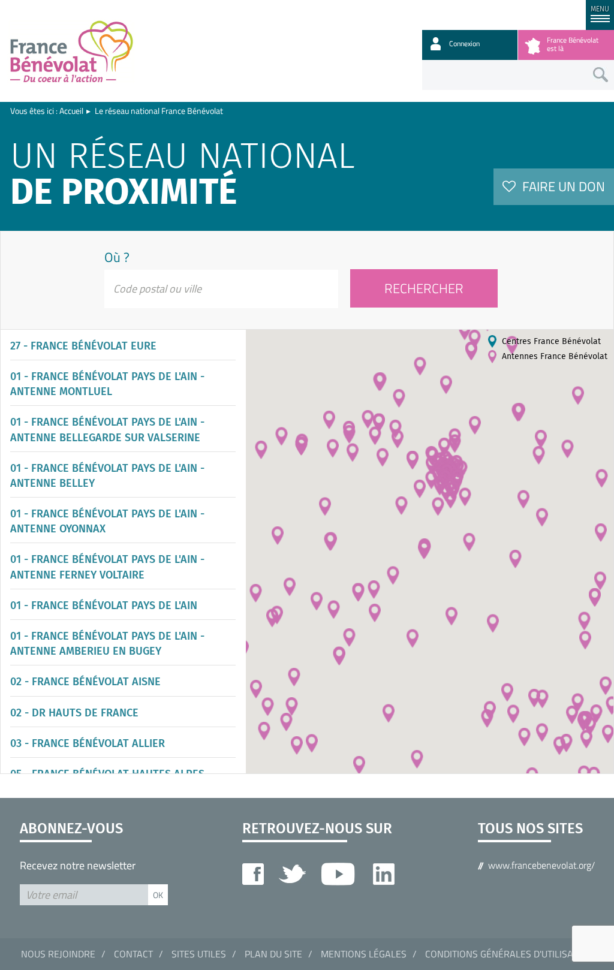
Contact (133, 954)
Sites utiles (198, 954)
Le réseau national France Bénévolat (159, 110)
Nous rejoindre (58, 954)
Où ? (117, 257)
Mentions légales (364, 954)
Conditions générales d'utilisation (509, 954)
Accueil (71, 110)
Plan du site (273, 954)
